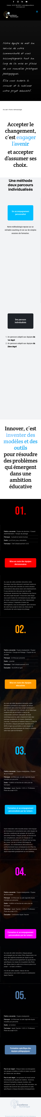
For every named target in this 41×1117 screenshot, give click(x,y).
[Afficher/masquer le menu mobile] (37, 12)
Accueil (5, 109)
